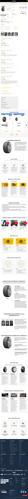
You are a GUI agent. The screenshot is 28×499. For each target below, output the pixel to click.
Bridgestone (2, 445)
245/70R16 (20, 445)
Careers (10, 480)
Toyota (1, 457)
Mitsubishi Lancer (12, 463)
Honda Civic (11, 456)
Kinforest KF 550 (12, 443)
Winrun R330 (11, 442)
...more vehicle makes (3, 465)
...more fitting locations (21, 465)
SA (19, 464)
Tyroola (11, 481)
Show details (6, 131)
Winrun (1, 442)
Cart (27, 0)
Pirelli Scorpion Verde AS (12, 444)
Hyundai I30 (11, 458)
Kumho (1, 444)
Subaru (1, 461)
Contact (16, 479)
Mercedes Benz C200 (12, 460)
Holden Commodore (12, 457)
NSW (19, 460)
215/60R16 (20, 443)
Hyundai (2, 460)
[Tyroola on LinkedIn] (21, 492)
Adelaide (20, 459)
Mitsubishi (2, 459)
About (10, 479)
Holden (1, 463)
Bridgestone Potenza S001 (13, 374)
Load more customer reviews (6, 87)
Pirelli (1, 443)
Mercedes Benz (2, 458)
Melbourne (20, 456)
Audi (1, 462)
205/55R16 (20, 442)
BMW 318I (11, 461)
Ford (1, 456)
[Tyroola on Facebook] (23, 492)
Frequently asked (17, 481)
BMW (1, 455)
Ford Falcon (11, 455)
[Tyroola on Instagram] (25, 492)
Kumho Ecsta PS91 (23, 373)
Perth (19, 458)
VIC (19, 461)
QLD (19, 462)
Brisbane (20, 457)
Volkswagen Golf (12, 462)
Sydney (20, 455)
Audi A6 (11, 459)
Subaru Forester (11, 464)
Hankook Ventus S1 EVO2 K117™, (21, 142)
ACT (19, 463)
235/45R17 (20, 444)
